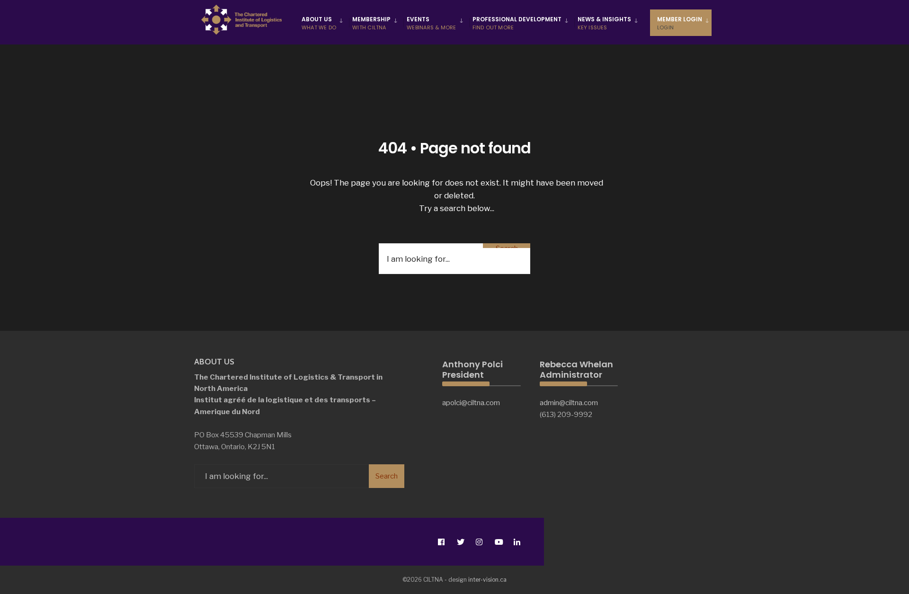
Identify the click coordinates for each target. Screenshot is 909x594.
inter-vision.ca (487, 579)
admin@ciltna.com (569, 402)
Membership (371, 23)
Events (431, 23)
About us (319, 23)
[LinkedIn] (516, 541)
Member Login (679, 23)
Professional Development (516, 23)
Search (507, 246)
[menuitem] (323, 23)
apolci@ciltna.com (471, 402)
